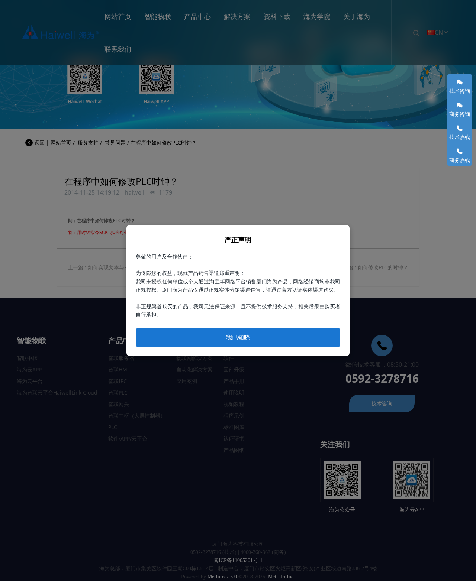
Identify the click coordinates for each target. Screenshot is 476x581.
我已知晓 (238, 337)
